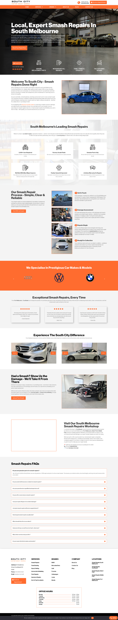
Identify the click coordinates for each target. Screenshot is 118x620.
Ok (92, 617)
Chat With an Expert (18, 211)
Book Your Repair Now (19, 48)
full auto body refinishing (46, 392)
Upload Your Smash (18, 398)
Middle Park (14, 40)
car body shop (61, 135)
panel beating (61, 35)
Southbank (45, 39)
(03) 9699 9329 (19, 572)
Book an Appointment (99, 2)
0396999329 (73, 446)
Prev (13, 278)
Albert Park (61, 39)
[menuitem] (27, 7)
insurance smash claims (28, 104)
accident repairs (27, 133)
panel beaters (94, 231)
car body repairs (35, 392)
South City (18, 63)
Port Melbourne (53, 39)
